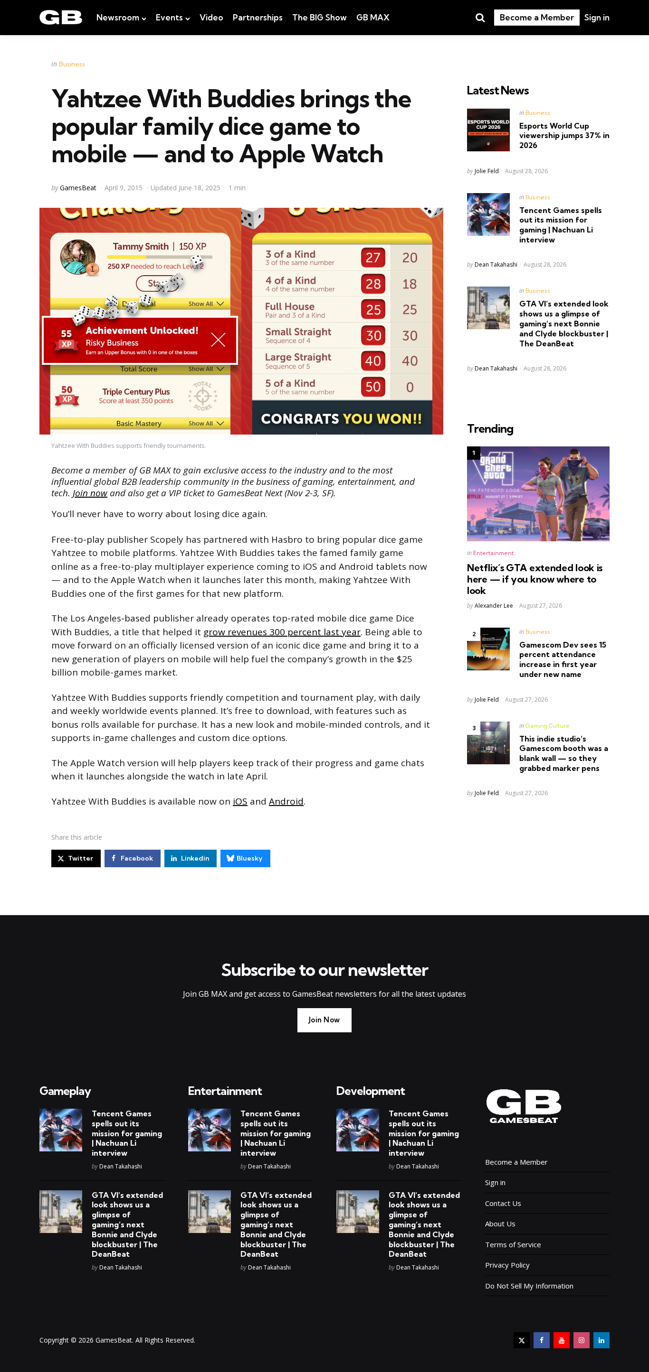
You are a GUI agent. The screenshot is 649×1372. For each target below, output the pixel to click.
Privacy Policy (507, 1265)
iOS (240, 801)
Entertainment (493, 552)
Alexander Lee (494, 606)
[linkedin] (601, 1340)
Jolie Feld (487, 171)
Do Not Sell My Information (529, 1285)
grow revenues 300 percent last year (282, 632)
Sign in (597, 17)
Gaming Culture (547, 725)
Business (72, 64)
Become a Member (537, 17)
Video (211, 17)
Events (169, 17)
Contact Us (503, 1203)
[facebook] (542, 1340)
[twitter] (522, 1340)
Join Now (324, 1019)
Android (286, 801)
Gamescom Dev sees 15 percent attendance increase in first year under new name (562, 659)
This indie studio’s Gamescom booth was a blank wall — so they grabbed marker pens (563, 753)
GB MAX (373, 17)
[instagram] (581, 1340)
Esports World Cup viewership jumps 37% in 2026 (564, 135)
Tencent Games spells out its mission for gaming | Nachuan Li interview (560, 224)
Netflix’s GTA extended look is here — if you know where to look (534, 579)
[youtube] (562, 1340)
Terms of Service (513, 1244)
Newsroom (117, 17)
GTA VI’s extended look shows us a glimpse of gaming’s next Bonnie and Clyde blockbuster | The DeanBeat (564, 323)
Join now (90, 493)
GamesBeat (78, 187)
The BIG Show (319, 17)
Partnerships (258, 17)
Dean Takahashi (496, 264)
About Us (500, 1223)
